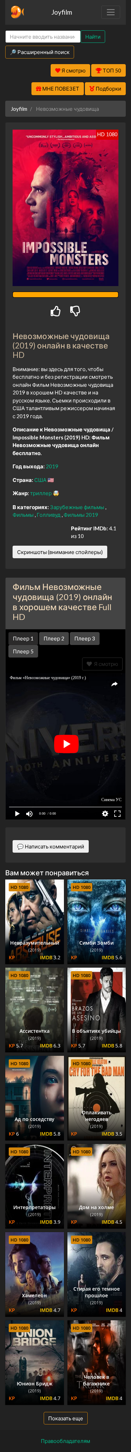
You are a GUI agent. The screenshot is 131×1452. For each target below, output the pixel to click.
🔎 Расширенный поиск (40, 52)
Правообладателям (65, 1441)
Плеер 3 (84, 638)
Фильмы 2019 (81, 515)
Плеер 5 (23, 651)
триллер (41, 493)
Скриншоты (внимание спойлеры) (60, 552)
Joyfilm (61, 12)
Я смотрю (105, 664)
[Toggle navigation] (110, 12)
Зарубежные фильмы (77, 507)
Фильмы (24, 515)
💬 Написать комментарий (50, 846)
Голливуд (49, 515)
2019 (52, 466)
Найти (93, 36)
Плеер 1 (23, 638)
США (41, 480)
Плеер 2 (54, 638)
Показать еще (65, 1418)
